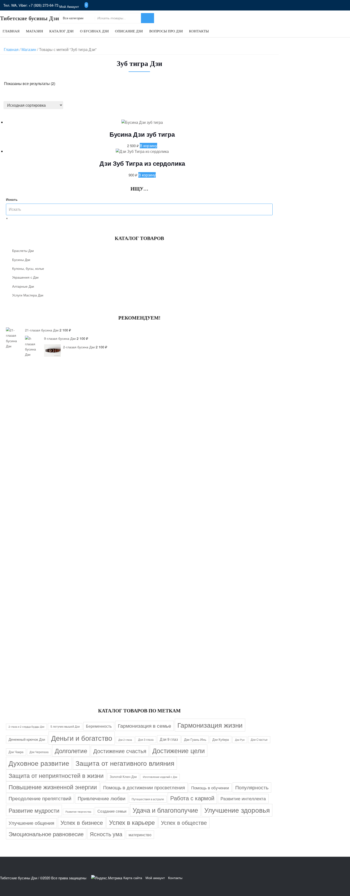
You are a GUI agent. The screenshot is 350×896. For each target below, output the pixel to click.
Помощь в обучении (210, 788)
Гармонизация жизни (210, 725)
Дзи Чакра (16, 752)
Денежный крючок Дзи (27, 739)
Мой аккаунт (69, 6)
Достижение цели (178, 750)
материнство (140, 834)
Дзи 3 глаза (146, 739)
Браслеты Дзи (23, 250)
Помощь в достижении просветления (144, 787)
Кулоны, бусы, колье (28, 268)
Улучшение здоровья (237, 810)
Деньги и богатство (81, 738)
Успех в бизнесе (81, 822)
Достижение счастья (119, 751)
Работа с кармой (192, 798)
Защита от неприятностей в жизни (56, 775)
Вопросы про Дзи (166, 31)
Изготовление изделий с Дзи (160, 777)
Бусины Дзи (21, 259)
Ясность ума (106, 834)
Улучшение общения (31, 822)
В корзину (148, 145)
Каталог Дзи (61, 31)
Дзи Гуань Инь (195, 739)
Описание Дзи (129, 31)
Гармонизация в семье (144, 725)
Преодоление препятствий (40, 798)
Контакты (199, 31)
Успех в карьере (132, 822)
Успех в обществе (184, 822)
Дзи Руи (240, 739)
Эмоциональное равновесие (46, 834)
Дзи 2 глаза (125, 739)
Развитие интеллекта (243, 798)
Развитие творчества (78, 811)
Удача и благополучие (165, 810)
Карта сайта (132, 877)
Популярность (252, 787)
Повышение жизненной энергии (53, 786)
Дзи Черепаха (39, 752)
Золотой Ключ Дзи (123, 776)
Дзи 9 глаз (169, 739)
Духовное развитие (39, 763)
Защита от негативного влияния (124, 763)
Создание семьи (111, 811)
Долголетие (71, 750)
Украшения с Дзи (25, 277)
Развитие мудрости (34, 810)
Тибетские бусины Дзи (29, 18)
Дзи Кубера (220, 739)
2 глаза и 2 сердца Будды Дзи (26, 726)
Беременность (99, 726)
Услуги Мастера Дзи (27, 295)
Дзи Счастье (259, 739)
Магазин (34, 31)
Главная (11, 31)
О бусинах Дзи (94, 31)
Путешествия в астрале (148, 799)
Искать (12, 199)
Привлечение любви (101, 798)
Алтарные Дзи (23, 286)
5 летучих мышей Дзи (65, 726)
